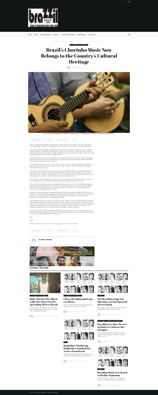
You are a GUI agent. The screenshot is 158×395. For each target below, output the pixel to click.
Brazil (32, 223)
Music (86, 44)
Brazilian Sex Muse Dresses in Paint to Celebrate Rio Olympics (112, 327)
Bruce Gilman (72, 311)
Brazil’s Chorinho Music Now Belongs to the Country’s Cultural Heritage (82, 41)
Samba (75, 223)
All (99, 295)
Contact (56, 35)
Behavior (100, 320)
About (36, 35)
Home (30, 35)
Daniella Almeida (78, 68)
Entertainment (79, 44)
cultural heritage (54, 223)
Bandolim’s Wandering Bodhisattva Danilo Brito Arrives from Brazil (77, 348)
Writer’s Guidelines (68, 35)
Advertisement (46, 35)
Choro (45, 223)
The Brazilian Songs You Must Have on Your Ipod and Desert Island (112, 301)
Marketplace (81, 35)
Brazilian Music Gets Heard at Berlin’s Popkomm (112, 374)
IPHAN (63, 223)
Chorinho (38, 223)
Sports (120, 320)
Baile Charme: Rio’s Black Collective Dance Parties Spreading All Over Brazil (44, 301)
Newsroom (105, 341)
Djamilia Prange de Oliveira (42, 316)
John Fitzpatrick (106, 314)
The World (92, 35)
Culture (55, 41)
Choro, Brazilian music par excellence (78, 300)
